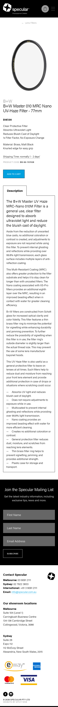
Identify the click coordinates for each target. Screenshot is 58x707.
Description (15, 191)
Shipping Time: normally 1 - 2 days (21, 156)
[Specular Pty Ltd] (16, 8)
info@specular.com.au (24, 592)
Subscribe (13, 553)
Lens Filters (31, 22)
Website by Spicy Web (15, 701)
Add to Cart (14, 173)
